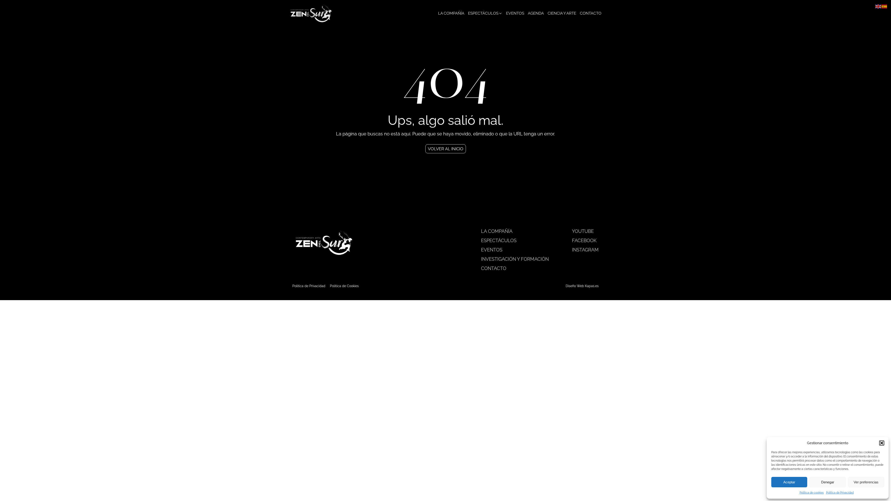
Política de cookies (812, 492)
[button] (881, 443)
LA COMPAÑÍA (497, 231)
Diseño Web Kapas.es (582, 286)
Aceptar (789, 482)
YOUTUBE (583, 231)
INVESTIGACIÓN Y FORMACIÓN (515, 259)
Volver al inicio (445, 148)
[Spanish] (884, 6)
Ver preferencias (866, 482)
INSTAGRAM (585, 250)
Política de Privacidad (840, 492)
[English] (878, 6)
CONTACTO (493, 268)
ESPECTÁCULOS (499, 240)
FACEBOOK (584, 240)
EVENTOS (491, 250)
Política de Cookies (344, 286)
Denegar (827, 482)
